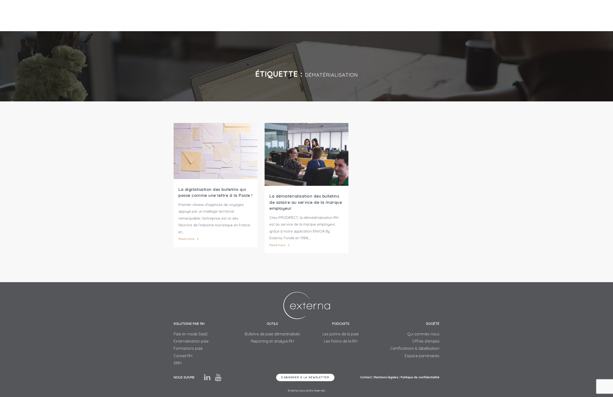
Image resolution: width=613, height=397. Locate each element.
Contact (420, 15)
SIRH (331, 15)
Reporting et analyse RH (272, 341)
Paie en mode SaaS (191, 334)
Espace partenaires (422, 355)
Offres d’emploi (425, 341)
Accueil (251, 15)
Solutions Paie (277, 15)
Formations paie (188, 348)
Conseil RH (183, 355)
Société (381, 15)
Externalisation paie (191, 341)
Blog (401, 15)
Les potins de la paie (341, 334)
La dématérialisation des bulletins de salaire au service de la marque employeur (305, 202)
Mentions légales (386, 377)
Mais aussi (309, 15)
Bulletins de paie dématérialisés (272, 334)
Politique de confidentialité (420, 377)
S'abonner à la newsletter (305, 377)
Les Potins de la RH (340, 341)
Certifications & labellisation (414, 348)
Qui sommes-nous (423, 334)
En (437, 15)
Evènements (355, 15)
